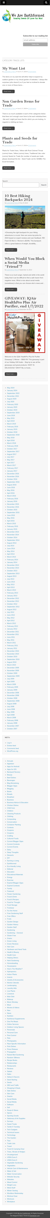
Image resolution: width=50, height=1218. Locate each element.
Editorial (10, 869)
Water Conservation (14, 1174)
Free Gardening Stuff (15, 913)
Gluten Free (11, 935)
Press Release (12, 1049)
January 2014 (12, 562)
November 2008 (13, 695)
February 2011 (12, 645)
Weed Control (12, 1182)
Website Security (13, 1177)
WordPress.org (12, 751)
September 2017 (13, 451)
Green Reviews (12, 944)
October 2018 (12, 432)
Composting (11, 819)
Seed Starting (12, 1080)
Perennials (11, 1030)
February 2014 (12, 560)
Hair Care (10, 947)
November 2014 (13, 535)
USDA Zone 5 (12, 1157)
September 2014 (13, 540)
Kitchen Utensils (13, 983)
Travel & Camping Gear (15, 1149)
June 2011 (11, 637)
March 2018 (11, 443)
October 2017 (12, 449)
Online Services (13, 1024)
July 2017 (10, 457)
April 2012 (11, 620)
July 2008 (10, 706)
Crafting (10, 836)
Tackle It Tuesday (13, 1127)
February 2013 (12, 593)
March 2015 (11, 523)
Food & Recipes (13, 899)
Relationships (12, 1063)
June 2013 (11, 582)
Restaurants (11, 1066)
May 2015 (10, 518)
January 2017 (12, 471)
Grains (9, 938)
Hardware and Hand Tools (16, 949)
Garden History (12, 924)
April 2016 (11, 493)
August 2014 (11, 543)
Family (9, 888)
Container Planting (14, 825)
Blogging (10, 789)
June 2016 (11, 487)
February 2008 (12, 720)
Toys (8, 1141)
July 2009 (10, 679)
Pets (8, 1038)
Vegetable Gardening (15, 1163)
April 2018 (11, 440)
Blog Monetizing (13, 783)
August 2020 (11, 399)
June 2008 (11, 709)
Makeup (10, 999)
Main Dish (10, 996)
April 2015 (11, 521)
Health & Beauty (13, 952)
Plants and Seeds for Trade (19, 140)
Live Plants (11, 991)
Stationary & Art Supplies (16, 1118)
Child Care (11, 808)
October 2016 (12, 479)
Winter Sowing (12, 1190)
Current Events (12, 847)
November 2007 (13, 726)
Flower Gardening (13, 894)
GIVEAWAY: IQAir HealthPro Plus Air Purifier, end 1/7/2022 (24, 302)
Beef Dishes (11, 778)
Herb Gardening (13, 960)
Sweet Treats (12, 1124)
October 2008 (12, 698)
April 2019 (11, 421)
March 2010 (11, 665)
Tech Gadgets (12, 1129)
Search (5, 181)
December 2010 (13, 651)
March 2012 (11, 623)
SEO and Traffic (13, 1085)
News (9, 1013)
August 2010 (11, 662)
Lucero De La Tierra (10, 72)
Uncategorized (12, 1154)
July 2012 (10, 612)
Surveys (10, 1121)
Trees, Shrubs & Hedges (16, 1152)
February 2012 (12, 626)
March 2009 (11, 684)
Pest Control (11, 1035)
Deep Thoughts (12, 852)
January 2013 (12, 596)
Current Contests (13, 844)
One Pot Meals (12, 1021)
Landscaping (12, 985)
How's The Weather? (15, 969)
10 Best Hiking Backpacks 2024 (19, 198)
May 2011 (10, 640)
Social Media (12, 1099)
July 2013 (10, 579)
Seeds (9, 1082)
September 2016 (13, 482)
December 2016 (13, 474)
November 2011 (13, 634)
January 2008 (12, 723)
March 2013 (11, 590)
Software (10, 1104)
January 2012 (12, 629)
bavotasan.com (35, 1216)
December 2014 (13, 532)
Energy (9, 877)
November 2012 (13, 601)
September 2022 (13, 393)
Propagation (11, 1052)
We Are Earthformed (24, 1213)
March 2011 (11, 643)
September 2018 (13, 435)
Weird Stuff (11, 1188)
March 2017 (11, 465)
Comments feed (13, 748)
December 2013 (13, 565)
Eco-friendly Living (14, 866)
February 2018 (12, 446)
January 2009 (12, 690)
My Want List (13, 68)
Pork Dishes (11, 1046)
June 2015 (11, 515)
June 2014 (11, 548)
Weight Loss (11, 1185)
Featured (10, 891)
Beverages (11, 780)
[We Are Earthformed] (25, 14)
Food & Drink (12, 897)
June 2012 (11, 615)
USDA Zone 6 (12, 1160)
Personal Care (12, 1032)
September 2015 (13, 512)
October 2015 (12, 510)
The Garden (11, 1138)
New (8, 1010)
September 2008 (13, 701)
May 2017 (10, 460)
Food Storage (12, 905)
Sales (9, 1074)
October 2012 (12, 604)
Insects (9, 977)
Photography (12, 1041)
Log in (9, 743)
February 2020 (12, 404)
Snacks (9, 1096)
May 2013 (10, 584)
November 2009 (13, 670)
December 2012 (13, 598)
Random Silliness (13, 1057)
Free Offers (11, 916)
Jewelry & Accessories (15, 980)
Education (10, 872)
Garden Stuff (12, 927)
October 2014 (12, 537)
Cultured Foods (12, 838)
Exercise (10, 880)
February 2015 (12, 526)
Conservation (12, 822)
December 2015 (13, 504)
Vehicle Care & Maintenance (17, 1168)
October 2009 (12, 673)
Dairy (9, 850)
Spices (9, 1113)
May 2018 (10, 438)
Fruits (9, 919)
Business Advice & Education (17, 802)
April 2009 (11, 681)
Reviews (10, 1068)
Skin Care (10, 1093)
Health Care (11, 955)
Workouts (10, 1199)
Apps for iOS (11, 769)
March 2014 (11, 557)
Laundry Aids (12, 988)
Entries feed (11, 745)
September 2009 (13, 676)
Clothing (10, 816)
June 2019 (11, 415)
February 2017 (12, 468)
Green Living (12, 941)
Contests (10, 827)
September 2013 (13, 573)
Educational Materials (15, 874)
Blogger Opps (12, 786)
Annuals (10, 761)
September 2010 (13, 659)
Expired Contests (13, 886)
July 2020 (10, 402)
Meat (9, 1005)
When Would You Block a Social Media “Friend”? (25, 263)
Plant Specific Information (16, 1044)
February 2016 (12, 499)
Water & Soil (11, 1171)
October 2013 (12, 571)
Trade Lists (11, 1143)
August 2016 (11, 485)
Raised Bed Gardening (15, 1055)
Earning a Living (13, 861)
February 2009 (12, 687)
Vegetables (11, 1165)
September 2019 (13, 413)
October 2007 (12, 729)
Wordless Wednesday (15, 1193)
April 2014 (11, 554)
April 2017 (11, 463)
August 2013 (11, 576)
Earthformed (11, 863)
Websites (10, 1179)
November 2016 (13, 476)
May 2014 (10, 551)
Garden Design (12, 922)
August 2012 (11, 609)
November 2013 (13, 568)
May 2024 (10, 388)
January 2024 (12, 390)
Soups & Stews (12, 1110)
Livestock (10, 994)
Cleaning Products (14, 814)
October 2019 (12, 410)
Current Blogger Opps (15, 841)
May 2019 (10, 418)
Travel (9, 1146)
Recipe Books (12, 1060)
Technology (11, 1135)
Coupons (10, 830)
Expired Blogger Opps (15, 883)
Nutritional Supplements (16, 1019)
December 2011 (13, 632)
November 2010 (13, 654)
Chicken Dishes (12, 805)
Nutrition (10, 1016)
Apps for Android (13, 766)
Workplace (11, 1202)
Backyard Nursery (13, 772)
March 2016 (11, 496)
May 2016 (10, 490)
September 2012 (13, 607)
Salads (9, 1071)
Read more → (8, 91)
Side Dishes (11, 1091)
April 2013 (11, 587)
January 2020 (12, 407)
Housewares (11, 966)
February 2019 (12, 427)
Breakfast (10, 797)
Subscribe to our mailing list (35, 36)
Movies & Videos (13, 1007)
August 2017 (11, 454)
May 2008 (10, 712)
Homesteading (12, 963)
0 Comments (32, 72)
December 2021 (13, 396)
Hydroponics (11, 971)
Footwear (10, 908)
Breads (9, 794)
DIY (8, 858)
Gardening (11, 930)
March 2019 (11, 424)
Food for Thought (13, 902)
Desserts (10, 855)
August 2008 (11, 704)
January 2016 (12, 501)
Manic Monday (12, 1002)
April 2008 (11, 715)
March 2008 (11, 717)
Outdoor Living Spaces (15, 1027)
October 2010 (12, 656)
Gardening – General (15, 933)
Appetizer (10, 764)
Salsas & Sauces (13, 1077)
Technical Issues (13, 1132)
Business (10, 800)
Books (9, 791)
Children (10, 811)
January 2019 (12, 429)
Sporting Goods (13, 1116)
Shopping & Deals (13, 1088)
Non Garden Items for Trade (21, 103)
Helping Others (12, 958)
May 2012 (10, 618)
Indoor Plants (12, 974)
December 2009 (13, 668)
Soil (8, 1107)
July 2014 (10, 546)
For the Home (12, 911)
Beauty (9, 775)
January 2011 (12, 648)
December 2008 (13, 693)
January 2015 (12, 529)
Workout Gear (12, 1196)
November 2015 (13, 507)
